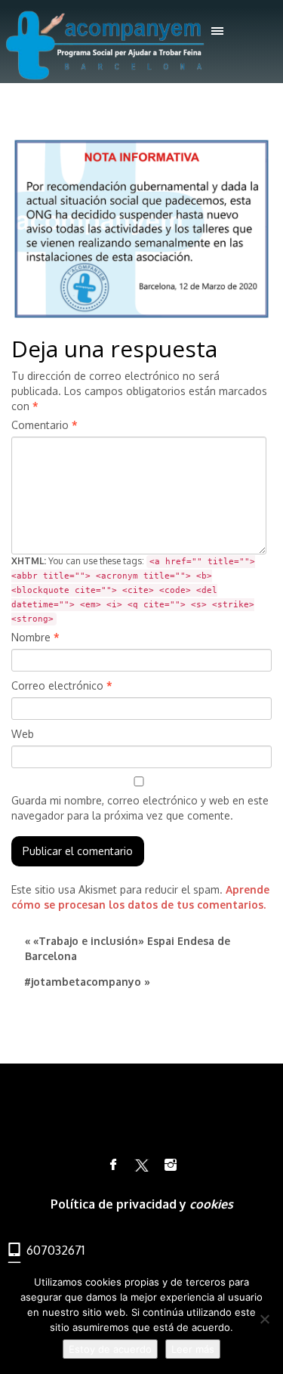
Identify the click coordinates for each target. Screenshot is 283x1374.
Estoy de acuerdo (110, 1349)
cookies (211, 1204)
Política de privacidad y (120, 1204)
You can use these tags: (133, 589)
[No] (264, 1318)
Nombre (35, 637)
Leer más (192, 1349)
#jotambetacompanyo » (87, 981)
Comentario (44, 424)
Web (22, 733)
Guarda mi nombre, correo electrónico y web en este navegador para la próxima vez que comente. (140, 808)
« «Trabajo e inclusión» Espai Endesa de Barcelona (127, 948)
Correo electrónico (61, 685)
